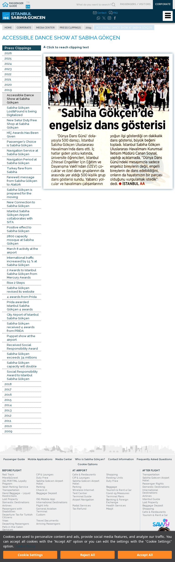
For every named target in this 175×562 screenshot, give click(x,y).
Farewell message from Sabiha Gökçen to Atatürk (22, 180)
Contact (101, 12)
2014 (8, 405)
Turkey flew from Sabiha (19, 170)
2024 (8, 63)
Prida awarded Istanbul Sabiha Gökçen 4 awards (20, 305)
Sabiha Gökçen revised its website (20, 289)
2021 (8, 79)
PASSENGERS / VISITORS (135, 4)
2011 (8, 421)
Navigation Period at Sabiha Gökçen (22, 161)
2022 (8, 74)
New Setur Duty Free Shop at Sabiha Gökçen (22, 123)
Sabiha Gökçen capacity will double (22, 364)
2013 (8, 410)
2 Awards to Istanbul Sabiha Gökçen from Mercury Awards (22, 273)
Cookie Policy (25, 546)
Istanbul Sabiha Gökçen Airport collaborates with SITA (20, 216)
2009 (8, 431)
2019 (88, 27)
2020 (8, 84)
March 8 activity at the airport (22, 250)
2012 (8, 415)
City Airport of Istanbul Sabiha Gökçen (23, 316)
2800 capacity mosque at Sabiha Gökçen (20, 239)
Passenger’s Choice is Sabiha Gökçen (21, 143)
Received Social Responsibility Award (22, 346)
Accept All (145, 555)
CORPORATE (162, 4)
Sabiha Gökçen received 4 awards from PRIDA (21, 327)
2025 (8, 58)
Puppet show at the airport (21, 337)
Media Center (45, 27)
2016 (8, 394)
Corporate (24, 27)
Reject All (87, 555)
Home (8, 27)
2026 (8, 53)
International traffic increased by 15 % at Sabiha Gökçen (22, 261)
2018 (8, 384)
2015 (8, 400)
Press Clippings (70, 27)
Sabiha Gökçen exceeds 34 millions (22, 355)
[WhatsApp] (98, 18)
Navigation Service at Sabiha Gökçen (22, 152)
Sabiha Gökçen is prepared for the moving (19, 193)
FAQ (115, 12)
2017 (8, 389)
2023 (8, 69)
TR (28, 2)
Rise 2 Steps (16, 282)
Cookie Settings (30, 555)
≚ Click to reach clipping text (66, 47)
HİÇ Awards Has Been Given (23, 134)
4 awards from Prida (22, 297)
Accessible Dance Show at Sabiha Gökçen (20, 98)
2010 (8, 426)
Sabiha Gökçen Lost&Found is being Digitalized (22, 111)
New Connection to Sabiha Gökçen (21, 204)
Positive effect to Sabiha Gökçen (19, 229)
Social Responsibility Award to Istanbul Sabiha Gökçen (22, 375)
